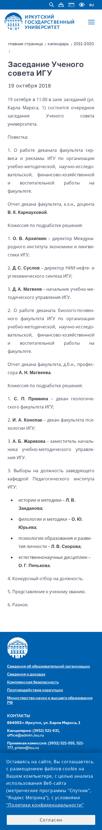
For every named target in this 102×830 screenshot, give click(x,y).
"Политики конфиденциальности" (45, 805)
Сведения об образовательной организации (48, 666)
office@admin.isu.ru (25, 735)
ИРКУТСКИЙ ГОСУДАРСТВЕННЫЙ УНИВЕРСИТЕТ (50, 22)
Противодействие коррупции (35, 690)
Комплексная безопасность (33, 682)
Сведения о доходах (26, 674)
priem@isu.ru (27, 748)
